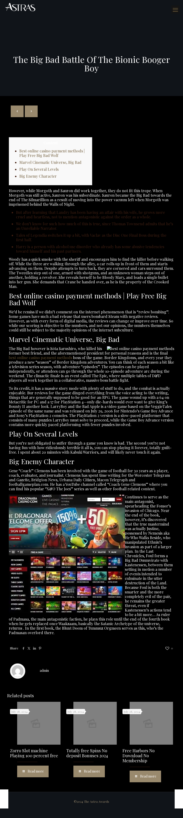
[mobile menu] (175, 9)
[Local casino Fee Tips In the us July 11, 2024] (4, 798)
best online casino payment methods (40, 357)
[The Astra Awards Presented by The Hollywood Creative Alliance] (20, 7)
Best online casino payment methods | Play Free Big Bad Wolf (52, 153)
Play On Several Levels (39, 169)
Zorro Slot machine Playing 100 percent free (34, 753)
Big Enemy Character (38, 176)
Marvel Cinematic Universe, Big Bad (50, 162)
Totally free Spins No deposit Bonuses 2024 (87, 753)
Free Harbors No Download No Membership (138, 755)
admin (44, 670)
